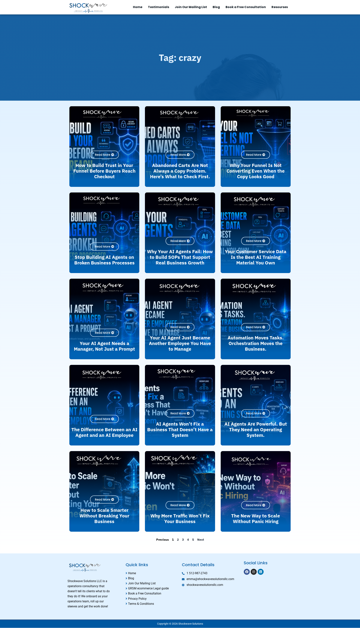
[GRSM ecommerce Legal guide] (152, 588)
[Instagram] (254, 572)
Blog (216, 7)
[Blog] (152, 578)
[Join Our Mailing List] (152, 583)
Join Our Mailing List (191, 7)
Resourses (280, 7)
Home (137, 7)
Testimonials (158, 7)
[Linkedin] (261, 572)
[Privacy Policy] (152, 598)
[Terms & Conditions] (152, 603)
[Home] (152, 573)
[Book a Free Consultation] (152, 593)
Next (200, 539)
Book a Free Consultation (246, 7)
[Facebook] (247, 572)
